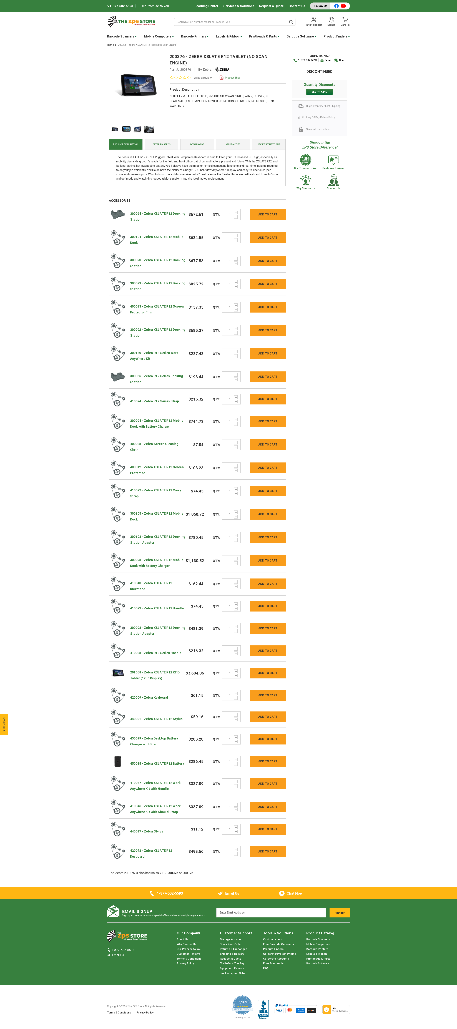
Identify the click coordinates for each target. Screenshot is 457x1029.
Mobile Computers (158, 36)
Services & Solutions (238, 6)
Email (328, 60)
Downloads (197, 144)
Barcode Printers (194, 36)
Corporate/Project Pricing (279, 954)
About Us (182, 939)
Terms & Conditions (189, 958)
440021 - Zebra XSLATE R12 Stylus (156, 719)
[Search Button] (291, 21)
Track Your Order (231, 944)
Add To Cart (267, 214)
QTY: (216, 214)
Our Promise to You (154, 6)
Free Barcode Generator (278, 944)
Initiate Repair (314, 24)
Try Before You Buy (232, 963)
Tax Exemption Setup (233, 973)
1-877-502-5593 (307, 60)
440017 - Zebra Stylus (146, 831)
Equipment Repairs (232, 968)
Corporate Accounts (276, 958)
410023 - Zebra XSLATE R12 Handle (157, 608)
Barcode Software (301, 36)
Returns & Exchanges (233, 949)
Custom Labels (272, 939)
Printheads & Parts (263, 36)
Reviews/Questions (268, 144)
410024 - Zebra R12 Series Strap (154, 401)
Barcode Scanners (121, 36)
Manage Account (231, 939)
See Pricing (320, 91)
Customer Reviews (188, 954)
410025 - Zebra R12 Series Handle (155, 653)
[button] (4, 724)
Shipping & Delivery (232, 954)
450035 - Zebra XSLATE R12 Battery (157, 763)
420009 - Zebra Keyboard (149, 697)
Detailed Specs (161, 144)
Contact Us (297, 6)
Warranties (233, 144)
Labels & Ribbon (228, 36)
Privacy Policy (185, 963)
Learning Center (206, 6)
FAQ (265, 968)
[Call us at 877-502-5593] (109, 950)
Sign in (331, 24)
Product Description (126, 144)
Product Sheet (233, 77)
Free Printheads (273, 963)
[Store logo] (127, 937)
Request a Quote (271, 6)
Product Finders (336, 36)
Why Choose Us (186, 944)
